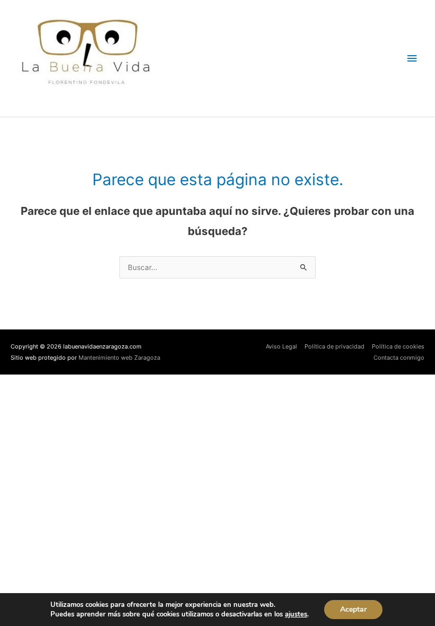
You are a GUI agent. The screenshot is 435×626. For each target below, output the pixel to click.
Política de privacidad (334, 346)
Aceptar (353, 609)
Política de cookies (398, 346)
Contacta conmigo (398, 357)
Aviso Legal (281, 346)
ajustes (296, 614)
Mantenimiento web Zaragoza (119, 357)
